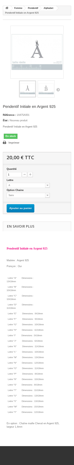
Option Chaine (15, 190)
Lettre (10, 180)
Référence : (9, 115)
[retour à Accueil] (6, 8)
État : (6, 120)
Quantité (12, 169)
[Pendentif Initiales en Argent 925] (27, 89)
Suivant (58, 89)
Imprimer (14, 142)
